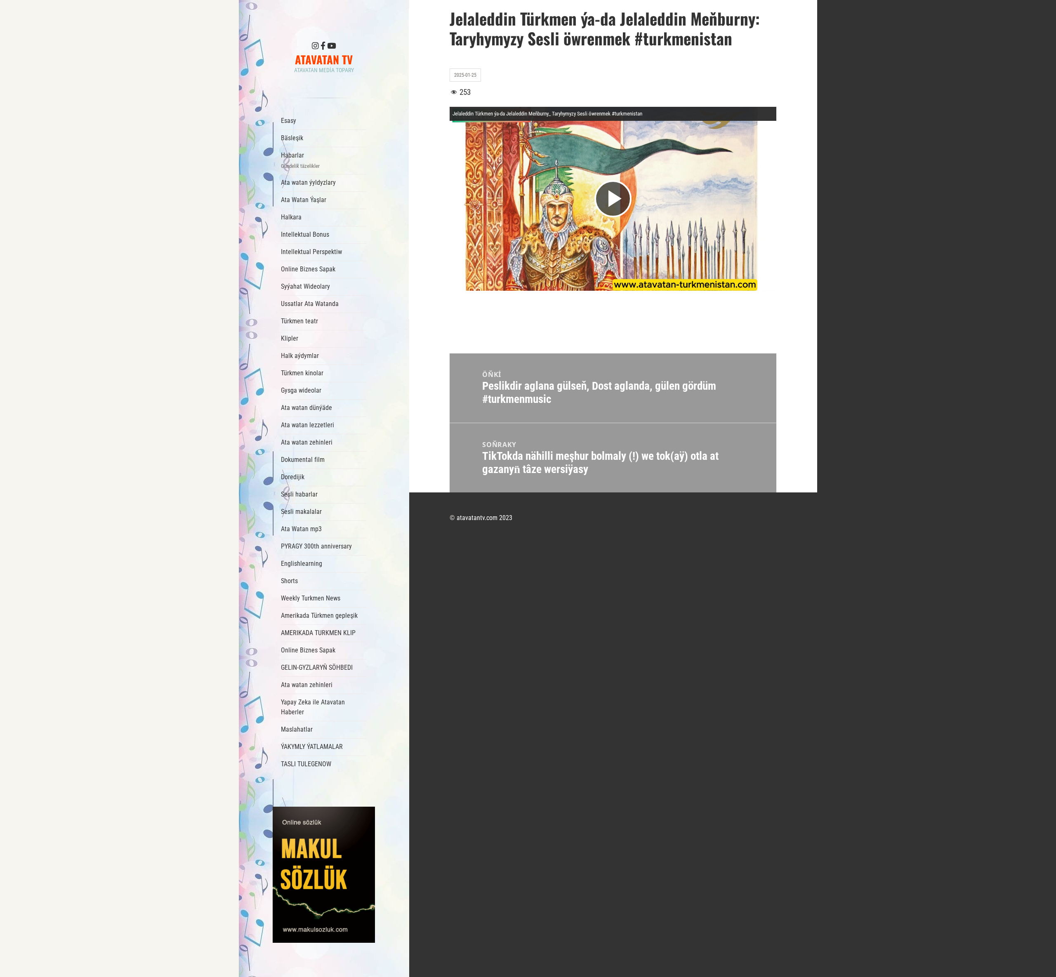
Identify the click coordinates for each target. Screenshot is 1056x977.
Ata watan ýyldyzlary (308, 182)
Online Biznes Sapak (308, 269)
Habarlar (300, 160)
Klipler (289, 338)
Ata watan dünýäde (306, 408)
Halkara (291, 217)
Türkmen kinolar (302, 373)
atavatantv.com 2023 (484, 518)
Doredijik (292, 477)
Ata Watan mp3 (301, 529)
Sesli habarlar (299, 494)
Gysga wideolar (301, 390)
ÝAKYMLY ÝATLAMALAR (312, 747)
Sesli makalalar (301, 512)
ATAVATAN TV (324, 59)
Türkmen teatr (299, 321)
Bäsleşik (292, 138)
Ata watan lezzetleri (307, 425)
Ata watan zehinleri (306, 442)
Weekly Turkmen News (310, 598)
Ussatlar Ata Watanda (310, 304)
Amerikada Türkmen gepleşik (319, 615)
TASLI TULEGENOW (306, 764)
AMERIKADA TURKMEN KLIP (318, 633)
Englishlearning (301, 563)
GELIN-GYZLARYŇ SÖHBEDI (317, 667)
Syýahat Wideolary (305, 286)
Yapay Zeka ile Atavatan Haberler (313, 707)
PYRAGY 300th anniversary (316, 546)
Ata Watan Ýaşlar (303, 200)
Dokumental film (303, 460)
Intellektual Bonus (305, 234)
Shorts (289, 581)
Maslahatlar (297, 729)
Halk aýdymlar (300, 356)
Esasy (288, 121)
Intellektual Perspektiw (311, 252)
